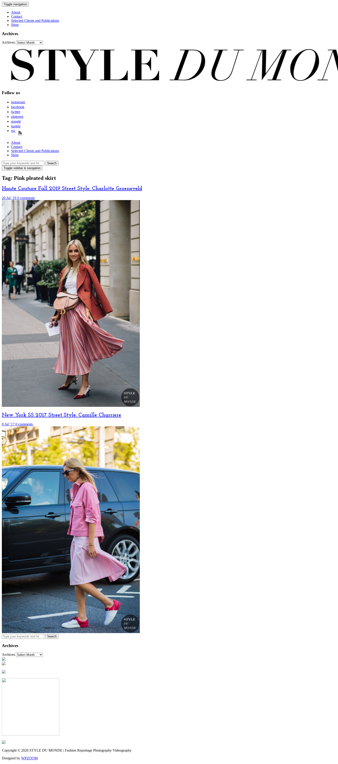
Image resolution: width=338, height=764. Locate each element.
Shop (15, 25)
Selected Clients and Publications (35, 21)
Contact (16, 16)
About (15, 12)
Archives (8, 42)
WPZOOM (29, 758)
